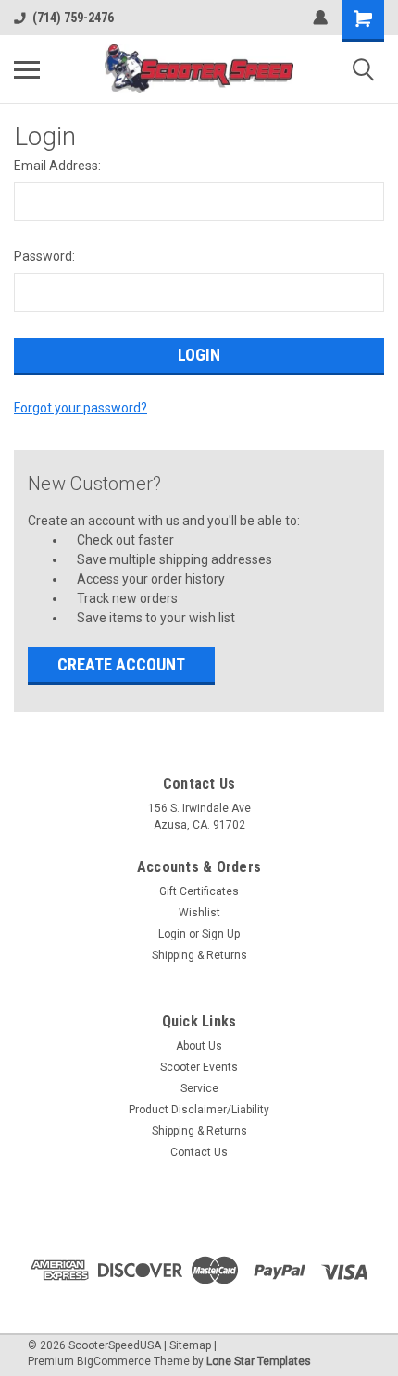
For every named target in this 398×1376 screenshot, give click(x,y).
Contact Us (199, 1152)
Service (199, 1088)
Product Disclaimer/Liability (199, 1109)
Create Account (121, 664)
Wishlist (199, 912)
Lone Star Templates (258, 1361)
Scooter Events (199, 1067)
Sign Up (221, 934)
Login (172, 934)
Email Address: (57, 165)
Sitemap (190, 1345)
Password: (44, 256)
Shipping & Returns (199, 955)
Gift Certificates (199, 891)
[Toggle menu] (27, 69)
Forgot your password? (80, 407)
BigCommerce (114, 1361)
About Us (199, 1045)
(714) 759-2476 (73, 17)
